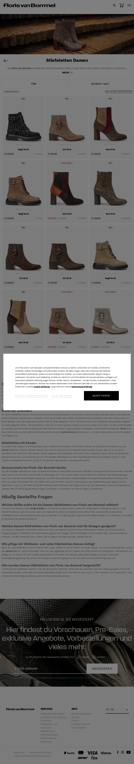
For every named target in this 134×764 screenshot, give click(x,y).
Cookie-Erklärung (42, 387)
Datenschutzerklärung (82, 387)
